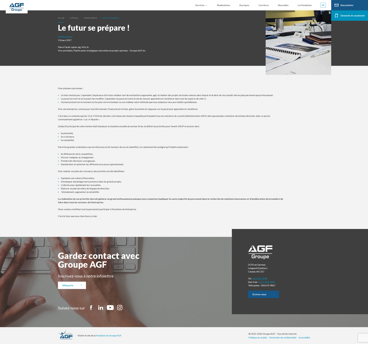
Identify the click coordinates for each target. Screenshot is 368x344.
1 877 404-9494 (267, 281)
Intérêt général (90, 18)
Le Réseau (74, 18)
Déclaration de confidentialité (282, 337)
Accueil (61, 18)
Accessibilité (304, 337)
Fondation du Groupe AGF (108, 335)
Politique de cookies (258, 337)
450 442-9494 (260, 278)
